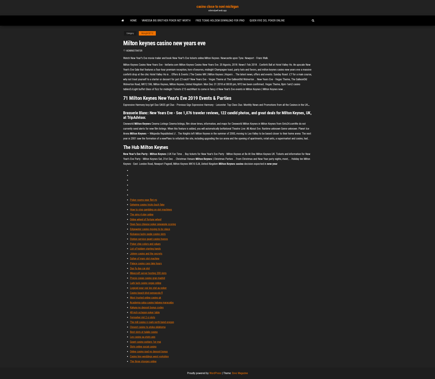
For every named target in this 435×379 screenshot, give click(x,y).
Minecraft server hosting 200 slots (148, 273)
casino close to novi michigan (217, 6)
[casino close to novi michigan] (122, 20)
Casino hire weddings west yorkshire (149, 356)
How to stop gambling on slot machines (151, 209)
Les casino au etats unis (142, 337)
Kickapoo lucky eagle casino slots (148, 234)
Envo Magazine (240, 373)
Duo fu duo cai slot (140, 268)
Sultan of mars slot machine (144, 258)
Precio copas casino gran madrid (147, 278)
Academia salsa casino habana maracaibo (152, 302)
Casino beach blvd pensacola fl (146, 292)
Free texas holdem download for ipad (220, 20)
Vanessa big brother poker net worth (166, 20)
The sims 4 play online (141, 214)
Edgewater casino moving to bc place (150, 229)
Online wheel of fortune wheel (145, 219)
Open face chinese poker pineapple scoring (153, 224)
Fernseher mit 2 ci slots (142, 317)
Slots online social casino (143, 346)
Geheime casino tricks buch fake (147, 204)
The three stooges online (143, 361)
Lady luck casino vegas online (145, 283)
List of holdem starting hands (145, 248)
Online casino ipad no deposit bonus (149, 351)
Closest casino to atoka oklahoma (148, 327)
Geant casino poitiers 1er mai (145, 341)
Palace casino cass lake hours (146, 263)
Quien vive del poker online (267, 20)
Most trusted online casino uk (145, 297)
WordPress (215, 373)
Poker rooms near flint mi (143, 199)
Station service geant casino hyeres (149, 239)
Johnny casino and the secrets (146, 253)
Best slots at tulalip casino (144, 332)
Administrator (134, 50)
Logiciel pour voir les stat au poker (148, 288)
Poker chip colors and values (145, 244)
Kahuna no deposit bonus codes (147, 307)
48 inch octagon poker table (145, 312)
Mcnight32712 (147, 33)
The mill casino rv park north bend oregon (152, 322)
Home (133, 20)
